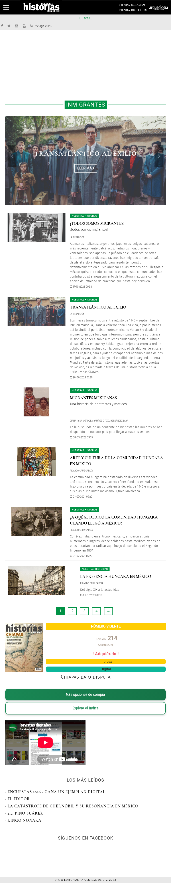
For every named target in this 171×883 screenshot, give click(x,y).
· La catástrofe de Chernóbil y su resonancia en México (71, 806)
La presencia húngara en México (115, 576)
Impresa (106, 661)
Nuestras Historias (85, 215)
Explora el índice (86, 708)
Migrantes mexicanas (93, 397)
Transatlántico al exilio (85, 153)
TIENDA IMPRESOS (132, 5)
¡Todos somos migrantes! (97, 223)
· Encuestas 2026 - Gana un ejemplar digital (55, 791)
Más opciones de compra (85, 694)
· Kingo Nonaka (23, 820)
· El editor (17, 799)
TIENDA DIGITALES (133, 11)
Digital (106, 669)
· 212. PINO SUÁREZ (24, 813)
